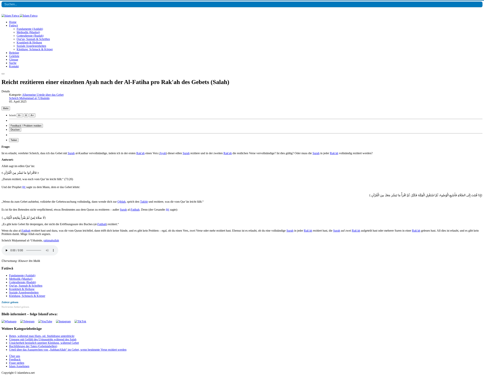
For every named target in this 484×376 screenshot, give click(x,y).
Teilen (14, 140)
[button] (13, 25)
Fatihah (135, 209)
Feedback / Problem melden (26, 125)
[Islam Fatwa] (19, 15)
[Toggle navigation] (3, 73)
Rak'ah (140, 153)
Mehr (6, 108)
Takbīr (144, 201)
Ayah (163, 153)
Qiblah (121, 201)
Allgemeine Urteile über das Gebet (43, 94)
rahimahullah (51, 240)
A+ (32, 115)
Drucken (15, 129)
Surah (71, 153)
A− (19, 115)
